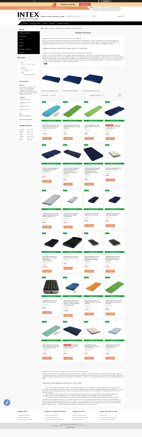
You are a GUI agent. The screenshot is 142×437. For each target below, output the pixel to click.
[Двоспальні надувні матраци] (93, 79)
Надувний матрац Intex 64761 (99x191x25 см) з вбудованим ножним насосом (113, 259)
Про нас (45, 23)
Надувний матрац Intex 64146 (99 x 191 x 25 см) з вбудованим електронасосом (49, 259)
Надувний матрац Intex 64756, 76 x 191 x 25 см (91, 214)
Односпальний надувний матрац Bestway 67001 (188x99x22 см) (50, 169)
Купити (48, 138)
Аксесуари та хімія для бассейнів (54, 419)
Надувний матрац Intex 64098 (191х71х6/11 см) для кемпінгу (92, 302)
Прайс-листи (22, 36)
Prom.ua (79, 424)
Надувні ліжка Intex (24, 417)
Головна (25, 23)
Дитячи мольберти (78, 419)
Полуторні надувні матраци (70, 91)
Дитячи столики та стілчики (80, 417)
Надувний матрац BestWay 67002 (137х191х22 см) (70, 346)
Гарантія (21, 52)
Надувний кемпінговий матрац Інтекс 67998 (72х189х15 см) (70, 215)
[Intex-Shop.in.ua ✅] (28, 16)
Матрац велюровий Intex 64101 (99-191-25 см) (113, 168)
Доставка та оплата (63, 23)
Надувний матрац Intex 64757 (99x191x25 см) (113, 214)
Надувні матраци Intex (25, 415)
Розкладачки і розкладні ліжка (109, 417)
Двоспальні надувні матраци (91, 91)
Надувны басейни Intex (52, 417)
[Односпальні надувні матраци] (51, 79)
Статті (21, 39)
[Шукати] (94, 16)
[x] (46, 64)
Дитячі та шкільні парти (79, 415)
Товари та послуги (35, 23)
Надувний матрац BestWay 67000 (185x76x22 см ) (113, 126)
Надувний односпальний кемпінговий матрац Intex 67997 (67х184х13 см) (50, 215)
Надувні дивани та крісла (25, 419)
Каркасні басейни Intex (52, 415)
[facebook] (44, 64)
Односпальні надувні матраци (49, 91)
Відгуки (21, 46)
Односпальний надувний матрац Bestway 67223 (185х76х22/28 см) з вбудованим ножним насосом (71, 171)
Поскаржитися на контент (69, 425)
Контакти (52, 23)
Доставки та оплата (25, 49)
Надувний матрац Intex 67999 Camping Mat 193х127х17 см (113, 346)
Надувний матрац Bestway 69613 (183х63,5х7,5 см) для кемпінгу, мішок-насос (50, 126)
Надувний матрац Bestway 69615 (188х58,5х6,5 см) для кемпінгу (71, 126)
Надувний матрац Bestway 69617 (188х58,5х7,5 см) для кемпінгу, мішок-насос (50, 346)
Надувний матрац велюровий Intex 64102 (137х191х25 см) (91, 346)
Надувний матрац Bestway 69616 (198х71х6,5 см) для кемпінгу (114, 302)
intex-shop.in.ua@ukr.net (25, 119)
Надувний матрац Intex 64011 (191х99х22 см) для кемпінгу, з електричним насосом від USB (71, 303)
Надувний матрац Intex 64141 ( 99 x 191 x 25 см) (70, 257)
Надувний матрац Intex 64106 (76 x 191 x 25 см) (49, 301)
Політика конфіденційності (82, 425)
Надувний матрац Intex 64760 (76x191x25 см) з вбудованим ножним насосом (91, 259)
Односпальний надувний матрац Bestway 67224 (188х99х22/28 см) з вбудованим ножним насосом (92, 171)
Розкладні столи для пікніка (108, 419)
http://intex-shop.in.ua (25, 116)
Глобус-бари (104, 415)
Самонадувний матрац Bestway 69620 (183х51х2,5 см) (92, 126)
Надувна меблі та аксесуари (63, 28)
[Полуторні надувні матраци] (72, 79)
